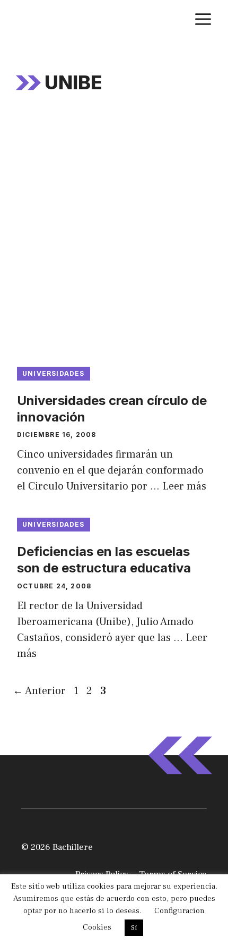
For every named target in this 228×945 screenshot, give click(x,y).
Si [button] (134, 927)
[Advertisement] (114, 236)
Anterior (39, 691)
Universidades (53, 373)
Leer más (184, 486)
